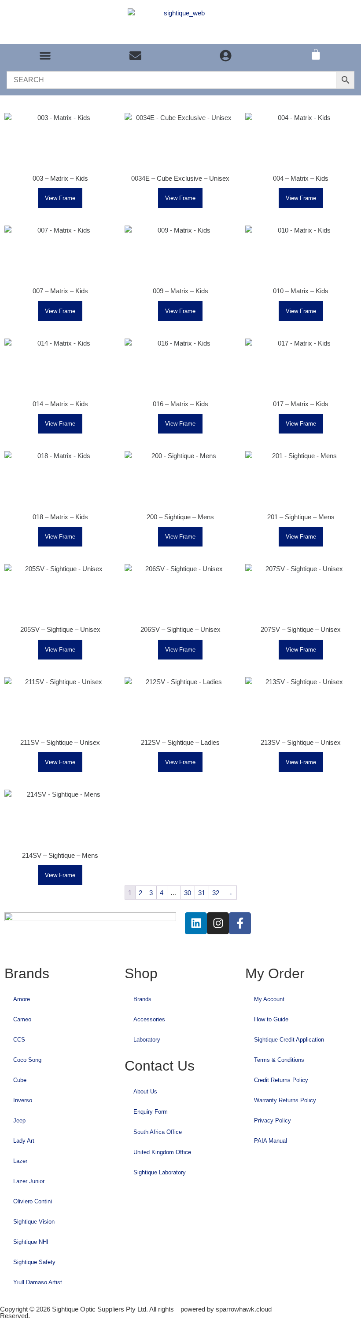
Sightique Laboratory (159, 1172)
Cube (19, 1080)
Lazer (20, 1161)
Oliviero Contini (32, 1201)
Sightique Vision (34, 1221)
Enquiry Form (150, 1111)
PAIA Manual (270, 1140)
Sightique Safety (34, 1262)
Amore (21, 999)
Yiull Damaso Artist (37, 1282)
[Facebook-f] (240, 923)
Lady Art (23, 1140)
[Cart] (316, 54)
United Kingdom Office (162, 1152)
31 (201, 892)
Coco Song (27, 1060)
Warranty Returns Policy (285, 1100)
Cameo (22, 1019)
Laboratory (146, 1039)
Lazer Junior (28, 1181)
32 (215, 892)
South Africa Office (157, 1132)
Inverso (22, 1100)
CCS (19, 1039)
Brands (142, 999)
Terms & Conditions (279, 1060)
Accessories (149, 1019)
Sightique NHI (30, 1242)
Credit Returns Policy (281, 1080)
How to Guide (271, 1019)
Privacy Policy (272, 1120)
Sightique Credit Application (289, 1039)
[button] (45, 56)
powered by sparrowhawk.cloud (226, 1309)
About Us (145, 1091)
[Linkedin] (196, 923)
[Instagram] (218, 923)
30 (187, 892)
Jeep (19, 1120)
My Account (269, 999)
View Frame (60, 198)
